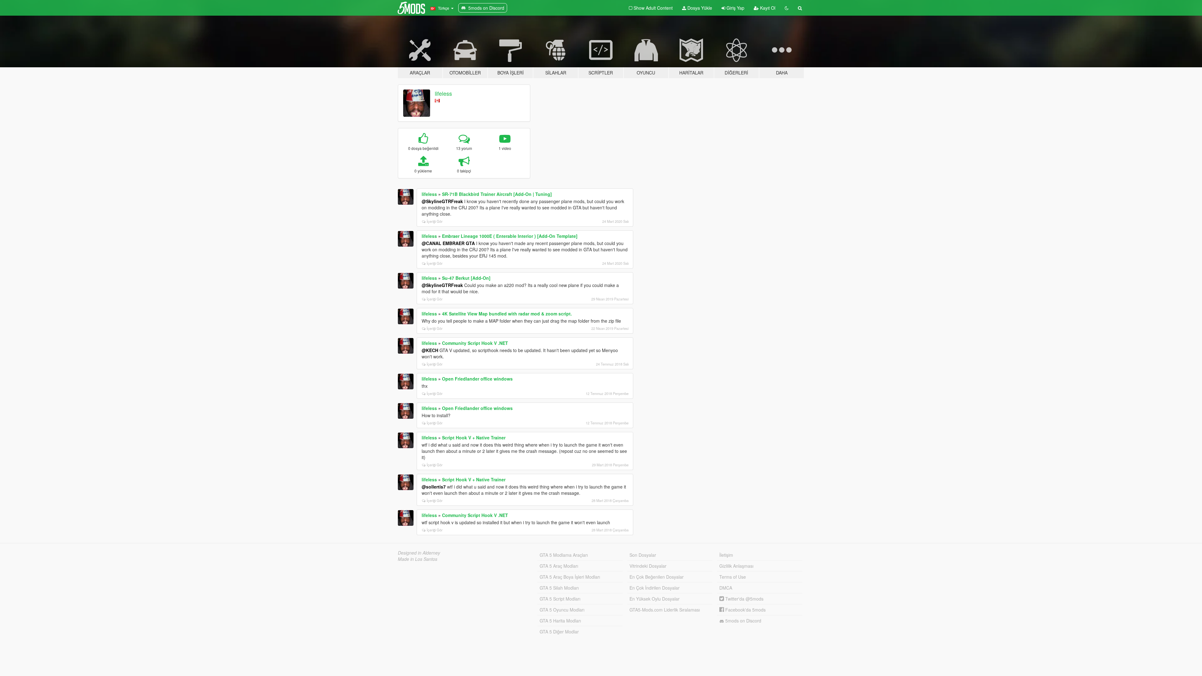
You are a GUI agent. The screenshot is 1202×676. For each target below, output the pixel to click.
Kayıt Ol (767, 8)
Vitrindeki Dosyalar (647, 566)
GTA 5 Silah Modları (559, 588)
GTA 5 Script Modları (560, 599)
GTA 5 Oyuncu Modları (562, 610)
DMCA (725, 588)
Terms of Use (732, 577)
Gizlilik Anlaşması (736, 566)
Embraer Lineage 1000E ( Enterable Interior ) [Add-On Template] (510, 236)
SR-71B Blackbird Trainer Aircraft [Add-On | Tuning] (497, 194)
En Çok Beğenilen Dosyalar (656, 577)
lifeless (443, 93)
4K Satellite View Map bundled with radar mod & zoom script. (507, 313)
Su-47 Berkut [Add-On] (466, 278)
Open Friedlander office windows (477, 379)
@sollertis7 (434, 487)
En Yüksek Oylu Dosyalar (654, 599)
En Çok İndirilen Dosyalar (654, 588)
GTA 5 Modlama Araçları (564, 555)
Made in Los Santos (417, 559)
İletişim (726, 555)
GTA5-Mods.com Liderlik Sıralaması (664, 610)
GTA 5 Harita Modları (560, 620)
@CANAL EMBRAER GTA (448, 243)
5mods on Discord (742, 620)
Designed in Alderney (419, 553)
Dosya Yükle (699, 8)
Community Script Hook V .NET (475, 343)
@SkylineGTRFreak (442, 201)
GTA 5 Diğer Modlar (559, 631)
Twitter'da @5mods (743, 599)
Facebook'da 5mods (745, 610)
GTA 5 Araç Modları (559, 566)
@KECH (430, 350)
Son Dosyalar (642, 555)
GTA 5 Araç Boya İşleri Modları (570, 577)
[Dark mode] (786, 8)
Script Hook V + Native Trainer (474, 437)
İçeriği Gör (435, 221)
